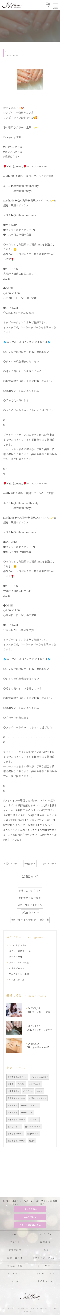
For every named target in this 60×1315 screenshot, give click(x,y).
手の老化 (21, 1084)
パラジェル (28, 1091)
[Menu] (55, 4)
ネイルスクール (16, 979)
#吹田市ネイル (30, 912)
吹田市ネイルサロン (16, 1140)
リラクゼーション (18, 968)
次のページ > (49, 863)
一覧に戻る (30, 863)
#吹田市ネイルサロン (30, 905)
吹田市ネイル (33, 1133)
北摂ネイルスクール (37, 1098)
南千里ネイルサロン (16, 1119)
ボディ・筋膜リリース (20, 951)
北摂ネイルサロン (15, 1133)
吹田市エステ (27, 1112)
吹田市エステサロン (30, 1105)
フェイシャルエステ (39, 1077)
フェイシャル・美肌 (19, 962)
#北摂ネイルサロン (30, 898)
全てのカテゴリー (18, 945)
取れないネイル (14, 1126)
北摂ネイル (12, 1105)
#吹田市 (44, 920)
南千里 (10, 1084)
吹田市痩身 (12, 1112)
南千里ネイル (13, 1091)
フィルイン (33, 1119)
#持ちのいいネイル (30, 891)
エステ (40, 1091)
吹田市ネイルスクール (17, 1077)
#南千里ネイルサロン (23, 920)
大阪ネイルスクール (16, 1098)
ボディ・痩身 (15, 956)
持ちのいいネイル (32, 1126)
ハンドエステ (35, 1084)
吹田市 (32, 1140)
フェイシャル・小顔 (19, 973)
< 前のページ (10, 863)
